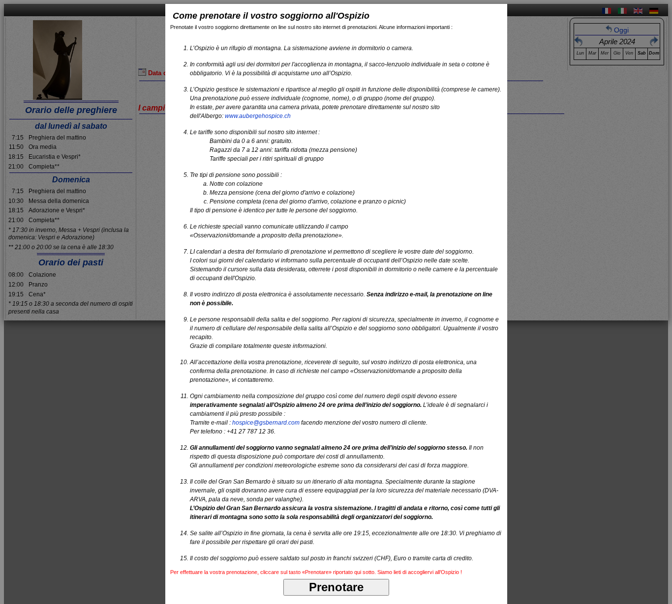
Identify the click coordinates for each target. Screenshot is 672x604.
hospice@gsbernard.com (266, 422)
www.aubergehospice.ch (258, 116)
